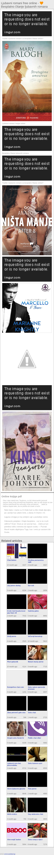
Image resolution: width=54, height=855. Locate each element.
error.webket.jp (9, 854)
